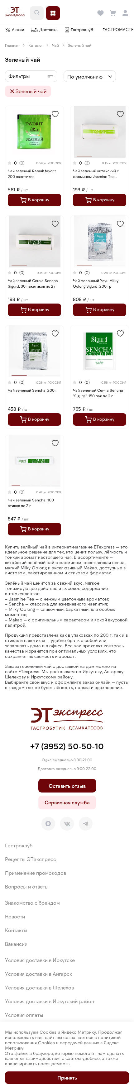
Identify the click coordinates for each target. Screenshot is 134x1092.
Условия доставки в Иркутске (40, 960)
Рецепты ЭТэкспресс (30, 859)
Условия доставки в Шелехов (39, 987)
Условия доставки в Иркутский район (49, 1001)
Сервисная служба (67, 802)
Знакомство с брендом (32, 903)
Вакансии (16, 944)
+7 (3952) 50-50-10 (67, 746)
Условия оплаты (24, 1015)
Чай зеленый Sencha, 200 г (32, 390)
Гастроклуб (18, 845)
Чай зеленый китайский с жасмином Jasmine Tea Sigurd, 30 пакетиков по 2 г (97, 176)
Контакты (16, 930)
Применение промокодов (35, 873)
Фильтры (19, 76)
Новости (15, 916)
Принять (67, 1077)
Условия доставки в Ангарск (38, 974)
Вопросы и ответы (27, 886)
